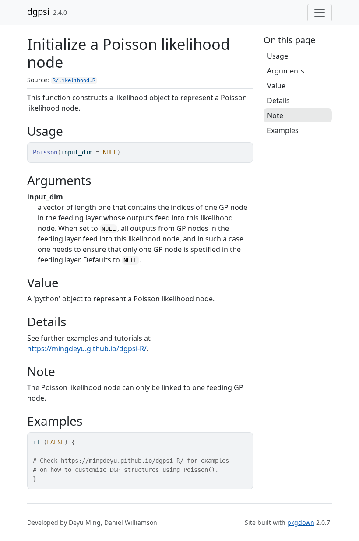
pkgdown (300, 522)
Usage (277, 56)
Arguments (285, 71)
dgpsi (38, 11)
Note (275, 115)
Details (278, 100)
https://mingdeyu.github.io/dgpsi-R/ (87, 348)
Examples (283, 130)
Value (276, 86)
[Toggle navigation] (319, 12)
